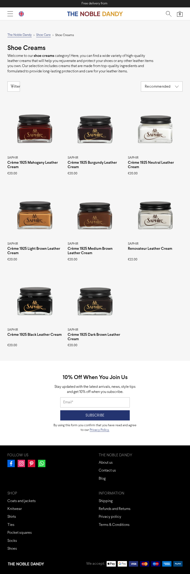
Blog (102, 478)
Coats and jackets (21, 501)
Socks (12, 541)
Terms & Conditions (114, 525)
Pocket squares (19, 532)
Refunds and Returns (114, 509)
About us (106, 462)
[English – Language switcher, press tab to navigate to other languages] (23, 13)
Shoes (12, 548)
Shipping (106, 501)
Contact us (107, 470)
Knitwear (14, 509)
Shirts (11, 516)
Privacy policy (110, 516)
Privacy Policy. (99, 430)
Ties (10, 525)
